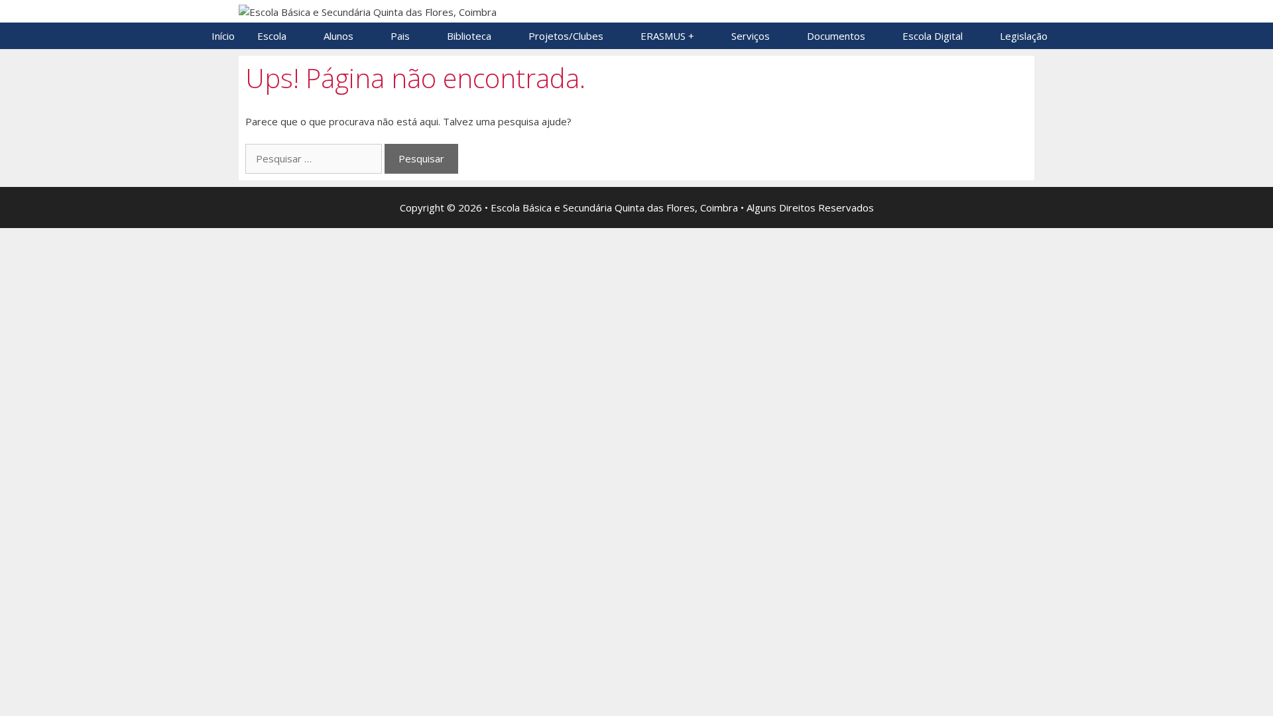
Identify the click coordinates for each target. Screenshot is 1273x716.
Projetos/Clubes (565, 35)
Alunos (338, 35)
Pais (400, 35)
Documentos (836, 35)
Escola (271, 35)
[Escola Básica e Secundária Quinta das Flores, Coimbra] (368, 10)
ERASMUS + (667, 35)
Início (223, 35)
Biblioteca (469, 35)
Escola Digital (932, 35)
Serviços (750, 35)
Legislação (1024, 35)
